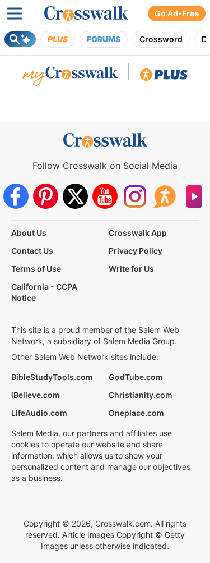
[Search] (20, 39)
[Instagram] (134, 196)
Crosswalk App (138, 232)
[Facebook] (16, 196)
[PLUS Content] (164, 77)
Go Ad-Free (177, 13)
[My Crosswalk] (70, 77)
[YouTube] (105, 196)
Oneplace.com (136, 413)
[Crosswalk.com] (86, 13)
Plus (58, 39)
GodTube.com (136, 377)
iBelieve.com (35, 395)
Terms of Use (36, 268)
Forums (103, 39)
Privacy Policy (135, 250)
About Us (28, 232)
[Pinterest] (45, 196)
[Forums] (164, 196)
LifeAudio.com (39, 413)
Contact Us (32, 250)
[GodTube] (194, 196)
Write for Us (131, 268)
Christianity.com (140, 395)
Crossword (161, 39)
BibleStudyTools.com (52, 377)
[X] (75, 196)
